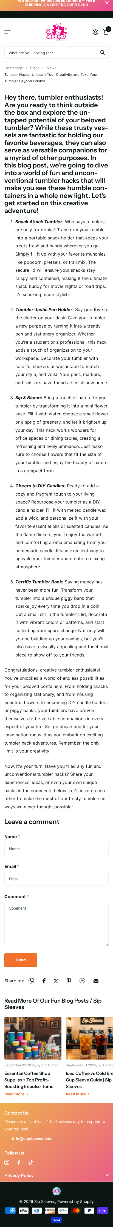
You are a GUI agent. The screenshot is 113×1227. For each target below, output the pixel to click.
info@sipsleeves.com (32, 1138)
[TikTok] (31, 1162)
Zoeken (103, 52)
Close (56, 1175)
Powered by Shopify (75, 1201)
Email (11, 866)
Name (12, 836)
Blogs (34, 68)
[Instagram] (6, 1162)
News (51, 68)
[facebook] (19, 1162)
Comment (16, 896)
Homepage (13, 68)
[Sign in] (95, 32)
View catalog (7, 32)
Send (21, 959)
